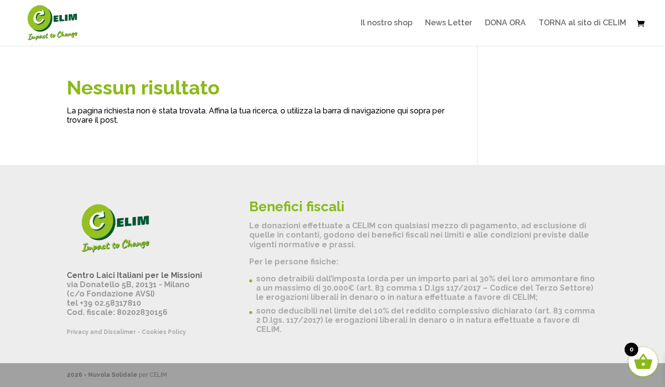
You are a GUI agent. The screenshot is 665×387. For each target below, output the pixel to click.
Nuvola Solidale (112, 374)
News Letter (448, 23)
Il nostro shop (386, 23)
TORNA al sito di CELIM (582, 23)
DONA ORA (505, 23)
